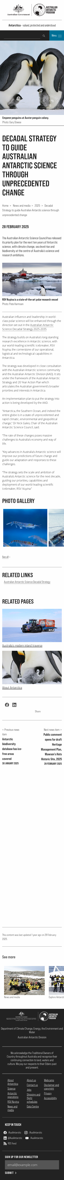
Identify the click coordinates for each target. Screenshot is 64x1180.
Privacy (48, 1093)
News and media (21, 205)
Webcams (49, 1080)
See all (5, 557)
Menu (54, 35)
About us (31, 1080)
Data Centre (33, 1106)
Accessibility (50, 1098)
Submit (9, 1173)
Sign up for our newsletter (21, 1157)
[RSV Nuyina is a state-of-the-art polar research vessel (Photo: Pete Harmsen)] (32, 279)
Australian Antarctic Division (32, 1037)
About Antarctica (13, 1082)
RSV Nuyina (13, 1101)
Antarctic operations (13, 1095)
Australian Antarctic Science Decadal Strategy (27, 582)
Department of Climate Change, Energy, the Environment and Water (32, 1030)
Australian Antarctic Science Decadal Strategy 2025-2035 (28, 327)
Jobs (29, 1090)
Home (5, 205)
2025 (37, 205)
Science (11, 1088)
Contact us (32, 1085)
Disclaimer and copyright (51, 1086)
